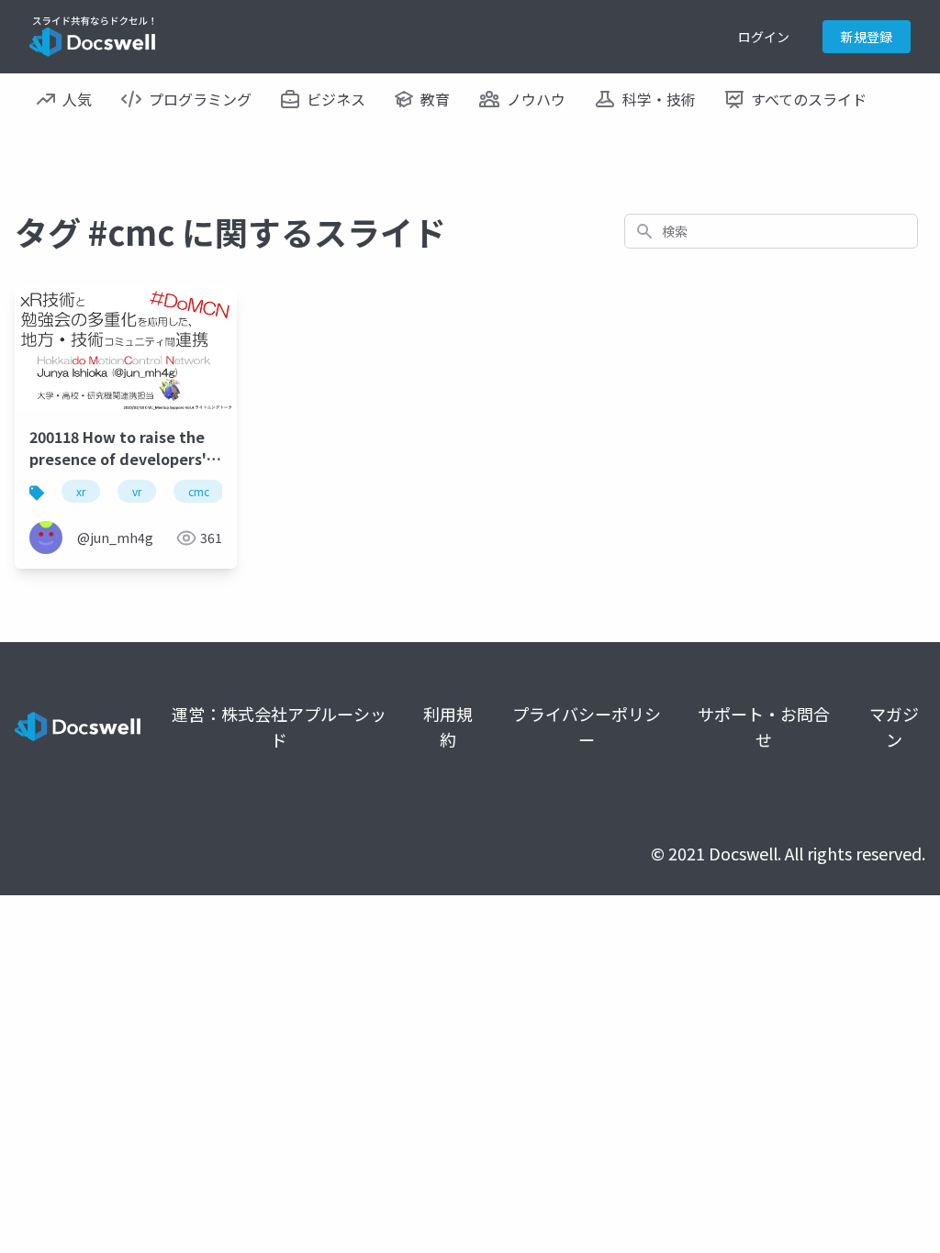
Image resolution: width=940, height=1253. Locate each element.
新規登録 (866, 37)
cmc (198, 491)
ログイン (763, 37)
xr (80, 491)
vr (136, 491)
